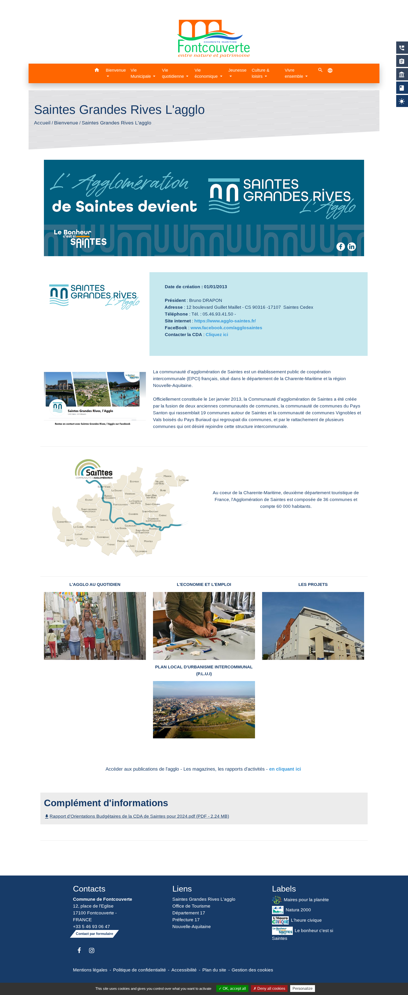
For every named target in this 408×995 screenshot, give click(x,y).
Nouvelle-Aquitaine (191, 926)
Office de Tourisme (191, 906)
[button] (97, 71)
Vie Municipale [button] (141, 73)
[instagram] (92, 950)
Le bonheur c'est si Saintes (302, 934)
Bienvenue (66, 122)
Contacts (89, 888)
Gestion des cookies (252, 969)
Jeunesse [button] (237, 70)
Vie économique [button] (207, 73)
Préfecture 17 (186, 919)
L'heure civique (306, 920)
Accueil (42, 122)
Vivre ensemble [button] (294, 73)
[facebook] (79, 950)
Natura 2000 (298, 909)
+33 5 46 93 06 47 (91, 926)
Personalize (303, 989)
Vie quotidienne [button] (173, 73)
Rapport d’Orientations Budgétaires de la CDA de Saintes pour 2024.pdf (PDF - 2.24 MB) (136, 816)
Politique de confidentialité (139, 969)
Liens (182, 888)
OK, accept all (234, 989)
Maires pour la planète (306, 899)
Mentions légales (90, 969)
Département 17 (188, 912)
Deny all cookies (270, 989)
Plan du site (214, 969)
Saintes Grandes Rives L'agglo (116, 122)
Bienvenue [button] (116, 70)
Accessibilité (184, 969)
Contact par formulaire (94, 934)
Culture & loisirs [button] (260, 73)
